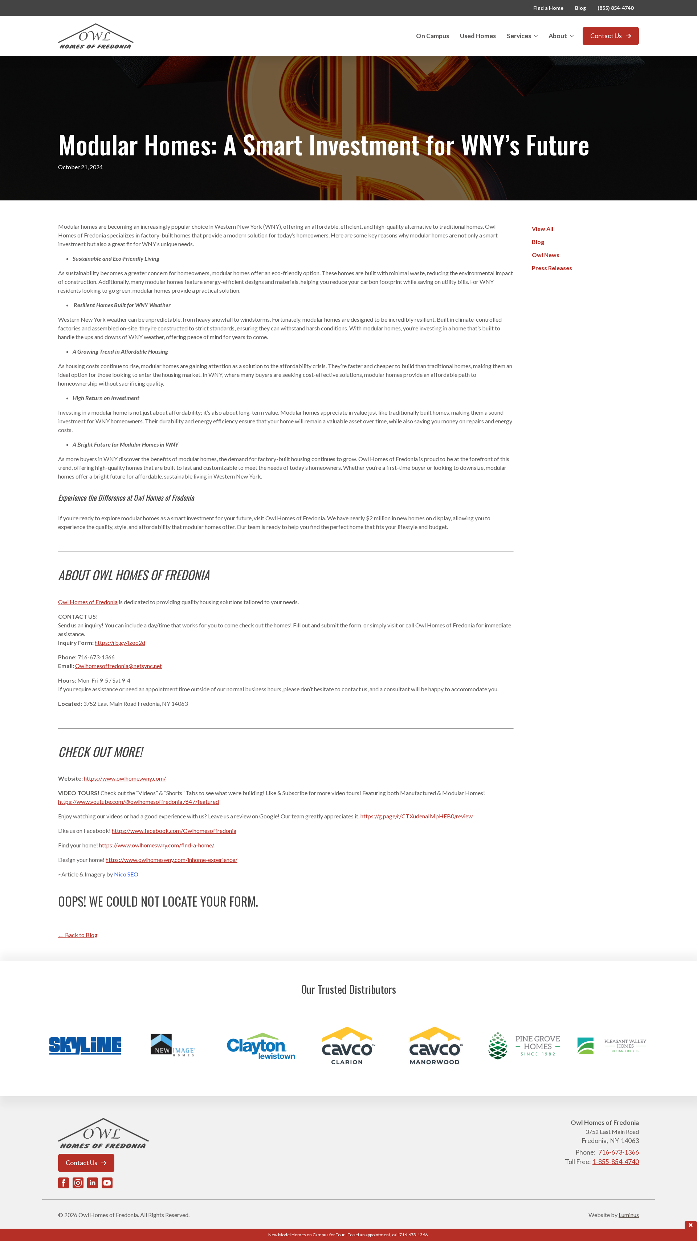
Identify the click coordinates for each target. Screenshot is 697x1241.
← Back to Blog (78, 934)
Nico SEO (126, 874)
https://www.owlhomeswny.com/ (125, 778)
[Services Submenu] (537, 36)
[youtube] (107, 1182)
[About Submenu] (573, 36)
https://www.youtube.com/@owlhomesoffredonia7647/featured (138, 801)
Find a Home (548, 8)
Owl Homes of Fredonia (88, 601)
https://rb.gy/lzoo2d (120, 642)
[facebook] (63, 1182)
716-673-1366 (618, 1152)
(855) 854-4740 (615, 8)
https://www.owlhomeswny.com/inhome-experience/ (171, 859)
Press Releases (552, 267)
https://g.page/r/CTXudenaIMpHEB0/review (416, 816)
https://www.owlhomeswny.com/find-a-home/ (156, 845)
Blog (580, 8)
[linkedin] (92, 1182)
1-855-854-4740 (615, 1161)
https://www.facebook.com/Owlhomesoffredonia (174, 830)
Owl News (545, 254)
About (558, 36)
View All (542, 228)
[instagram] (78, 1182)
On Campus (432, 36)
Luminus (629, 1214)
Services (519, 36)
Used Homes (478, 36)
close (691, 1225)
